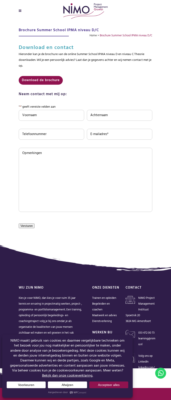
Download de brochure (41, 80)
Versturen (26, 226)
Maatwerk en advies (104, 315)
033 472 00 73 (146, 332)
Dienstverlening (102, 321)
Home (93, 35)
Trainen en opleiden (104, 298)
